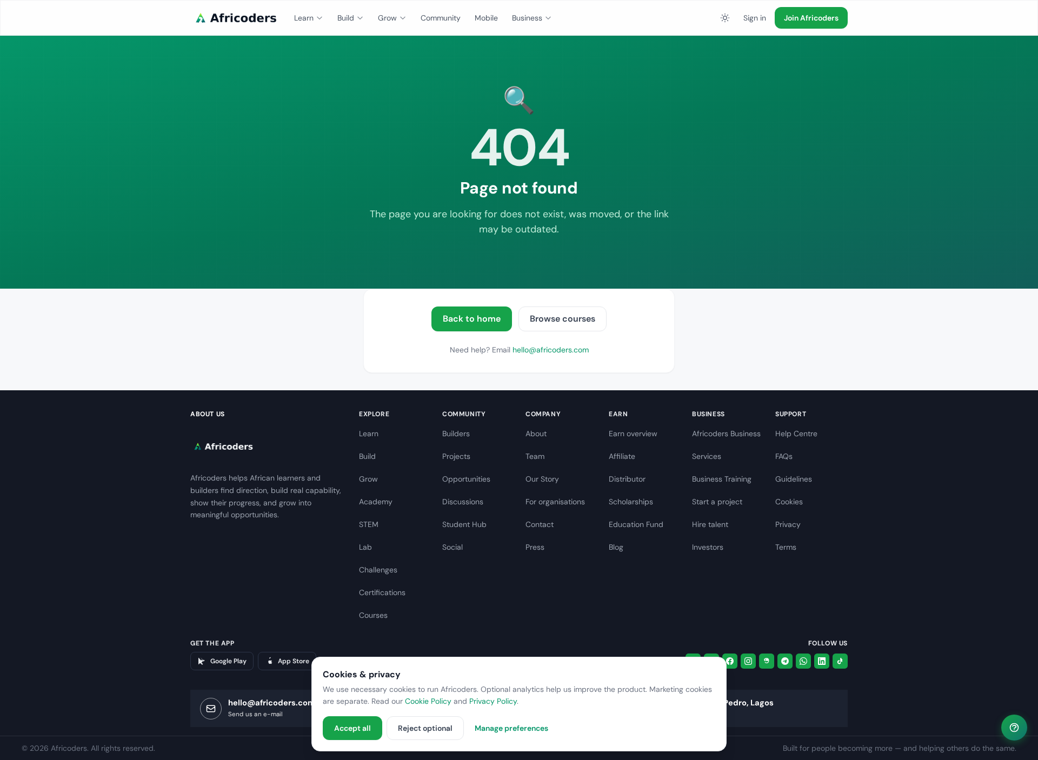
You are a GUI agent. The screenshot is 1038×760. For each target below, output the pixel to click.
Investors (707, 547)
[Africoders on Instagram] (748, 661)
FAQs (784, 456)
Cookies (789, 501)
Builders (456, 433)
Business (527, 18)
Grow (387, 18)
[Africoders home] (234, 18)
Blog (616, 547)
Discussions (462, 501)
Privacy (788, 524)
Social (452, 547)
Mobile (486, 18)
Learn (304, 18)
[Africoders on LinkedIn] (821, 661)
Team (534, 456)
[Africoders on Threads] (766, 661)
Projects (456, 456)
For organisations (555, 501)
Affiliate (622, 456)
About (536, 433)
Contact (539, 524)
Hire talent (710, 524)
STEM (368, 524)
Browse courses (562, 318)
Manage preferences (511, 728)
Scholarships (631, 501)
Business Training (721, 479)
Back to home (472, 318)
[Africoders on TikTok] (840, 661)
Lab (365, 547)
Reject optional (425, 728)
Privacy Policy (493, 701)
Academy (375, 501)
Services (706, 456)
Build (345, 18)
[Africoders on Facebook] (729, 661)
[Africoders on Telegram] (785, 661)
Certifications (382, 592)
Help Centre (796, 433)
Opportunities (466, 479)
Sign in (754, 18)
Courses (373, 615)
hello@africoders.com (551, 350)
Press (534, 547)
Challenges (378, 570)
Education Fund (636, 524)
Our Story (542, 479)
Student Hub (464, 524)
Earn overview (633, 433)
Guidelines (793, 479)
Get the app (212, 643)
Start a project (717, 501)
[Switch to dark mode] (725, 18)
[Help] (1014, 728)
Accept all (352, 728)
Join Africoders (811, 18)
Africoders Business (726, 433)
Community (441, 18)
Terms (785, 547)
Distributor (627, 479)
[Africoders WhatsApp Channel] (803, 661)
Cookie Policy (428, 701)
